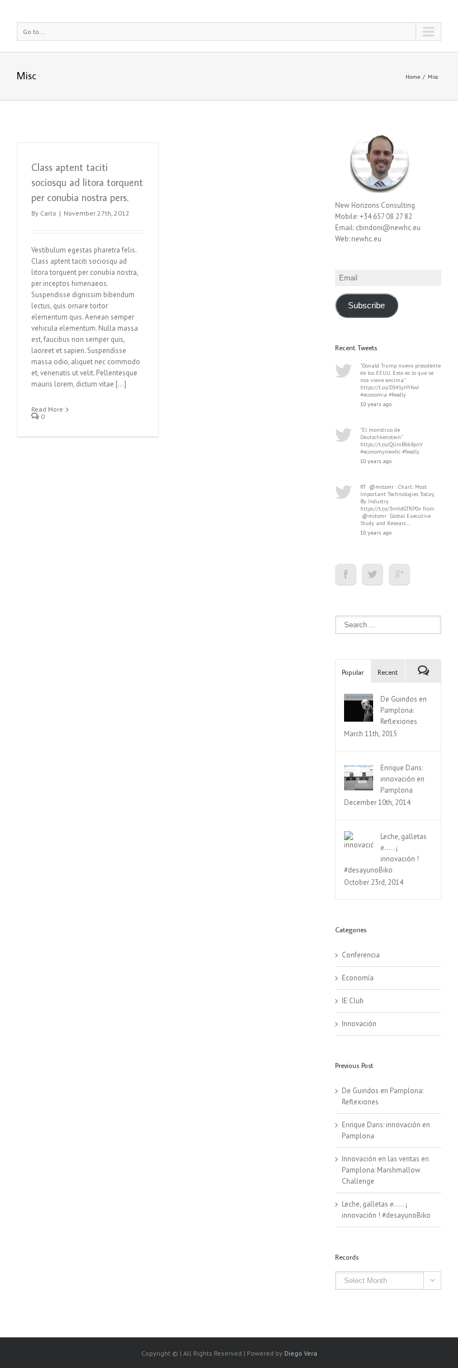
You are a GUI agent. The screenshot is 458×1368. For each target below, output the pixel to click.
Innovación (359, 1023)
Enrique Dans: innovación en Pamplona (402, 779)
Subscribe (366, 305)
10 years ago (376, 404)
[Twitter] (372, 574)
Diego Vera (300, 1353)
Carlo (48, 213)
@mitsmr (381, 486)
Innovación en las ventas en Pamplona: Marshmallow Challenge (385, 1170)
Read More (47, 409)
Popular (353, 672)
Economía (358, 978)
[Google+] (399, 574)
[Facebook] (345, 574)
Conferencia (361, 955)
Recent (388, 672)
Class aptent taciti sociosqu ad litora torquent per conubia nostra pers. (87, 182)
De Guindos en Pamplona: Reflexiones (403, 710)
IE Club (353, 1000)
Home (412, 76)
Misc (433, 76)
